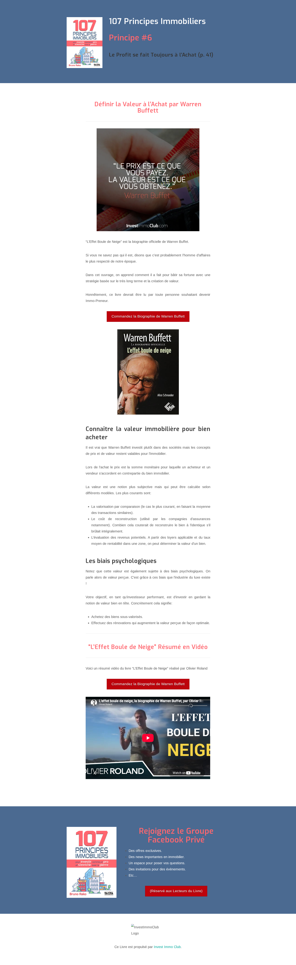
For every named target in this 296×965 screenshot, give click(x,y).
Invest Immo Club (167, 947)
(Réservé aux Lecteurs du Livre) (176, 891)
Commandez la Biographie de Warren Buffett (148, 316)
